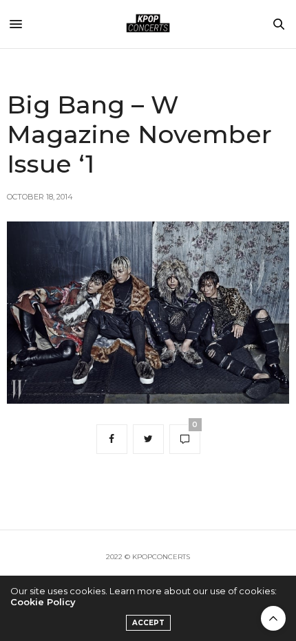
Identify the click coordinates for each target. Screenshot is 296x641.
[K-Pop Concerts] (148, 24)
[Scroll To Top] (273, 618)
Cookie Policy (43, 601)
